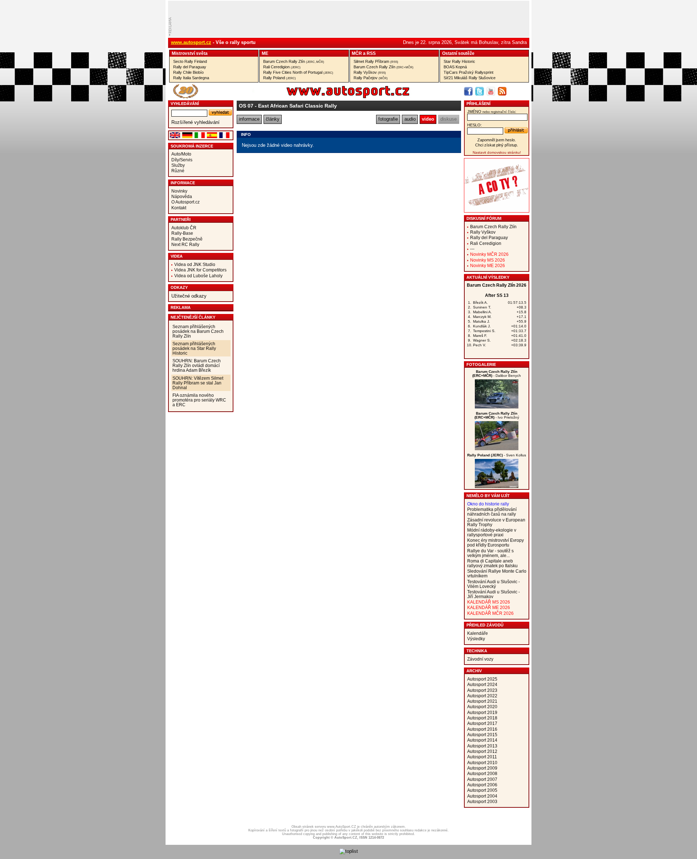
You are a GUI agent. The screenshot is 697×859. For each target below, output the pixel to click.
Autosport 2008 (482, 773)
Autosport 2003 (482, 801)
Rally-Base (182, 233)
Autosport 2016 (482, 729)
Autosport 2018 (482, 717)
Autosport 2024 (482, 684)
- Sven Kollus (496, 455)
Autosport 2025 (482, 679)
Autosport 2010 (482, 762)
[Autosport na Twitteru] (479, 91)
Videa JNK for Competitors (200, 269)
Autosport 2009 (482, 768)
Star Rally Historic (459, 61)
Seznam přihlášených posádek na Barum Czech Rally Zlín (198, 331)
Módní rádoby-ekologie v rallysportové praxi (491, 532)
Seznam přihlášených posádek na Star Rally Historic (194, 348)
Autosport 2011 (482, 756)
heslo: (474, 125)
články (273, 119)
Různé (177, 170)
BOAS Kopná (455, 67)
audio (410, 119)
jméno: (491, 111)
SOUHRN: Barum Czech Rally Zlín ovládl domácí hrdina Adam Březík (196, 365)
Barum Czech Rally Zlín (293, 61)
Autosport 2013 (482, 745)
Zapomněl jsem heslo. (496, 140)
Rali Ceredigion (282, 67)
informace (249, 119)
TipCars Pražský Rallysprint (468, 72)
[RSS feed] (502, 91)
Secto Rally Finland (190, 61)
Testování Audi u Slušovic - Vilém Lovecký (493, 584)
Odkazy (179, 287)
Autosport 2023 (482, 690)
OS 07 (246, 106)
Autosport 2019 (482, 712)
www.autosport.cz (191, 42)
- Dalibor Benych (496, 374)
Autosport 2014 (482, 740)
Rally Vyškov (370, 72)
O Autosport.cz (185, 201)
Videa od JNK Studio (194, 264)
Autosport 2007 (482, 779)
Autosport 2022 (482, 695)
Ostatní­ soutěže (458, 53)
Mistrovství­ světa (190, 53)
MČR (357, 53)
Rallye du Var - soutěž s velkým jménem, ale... (490, 553)
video (428, 119)
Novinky (179, 191)
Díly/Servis (181, 159)
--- (472, 248)
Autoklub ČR (183, 227)
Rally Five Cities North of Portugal (298, 72)
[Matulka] (496, 486)
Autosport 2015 (482, 734)
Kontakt (178, 207)
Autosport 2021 (482, 701)
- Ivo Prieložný (496, 415)
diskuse (448, 119)
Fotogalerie (481, 364)
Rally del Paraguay (189, 67)
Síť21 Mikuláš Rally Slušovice (470, 78)
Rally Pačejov (371, 78)
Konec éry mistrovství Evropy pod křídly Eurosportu (495, 542)
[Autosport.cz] (327, 97)
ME (265, 53)
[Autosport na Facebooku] (468, 91)
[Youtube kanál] (490, 91)
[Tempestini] (496, 448)
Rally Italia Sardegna (191, 78)
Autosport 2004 (482, 796)
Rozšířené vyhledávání (195, 122)
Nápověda (181, 196)
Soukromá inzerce (192, 146)
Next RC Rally (185, 244)
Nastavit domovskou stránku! (497, 152)
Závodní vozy (480, 659)
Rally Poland (279, 78)
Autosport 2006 (482, 784)
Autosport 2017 (482, 723)
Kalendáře (477, 633)
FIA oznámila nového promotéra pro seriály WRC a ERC (199, 400)
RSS (371, 53)
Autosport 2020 (482, 706)
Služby (178, 165)
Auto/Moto (181, 154)
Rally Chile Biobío (188, 72)
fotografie (388, 119)
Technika (476, 651)
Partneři (181, 219)
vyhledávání (185, 103)
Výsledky (476, 638)
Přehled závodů (485, 625)
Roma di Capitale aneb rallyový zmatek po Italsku (492, 563)
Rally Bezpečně (187, 239)
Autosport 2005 (482, 790)
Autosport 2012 (482, 751)
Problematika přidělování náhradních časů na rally (492, 511)
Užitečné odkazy (189, 296)
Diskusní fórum (483, 218)
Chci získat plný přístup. (496, 145)
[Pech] (496, 407)
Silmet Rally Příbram (376, 61)
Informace (183, 183)
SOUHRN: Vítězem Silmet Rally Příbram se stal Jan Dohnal (197, 383)
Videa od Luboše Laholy (198, 275)
